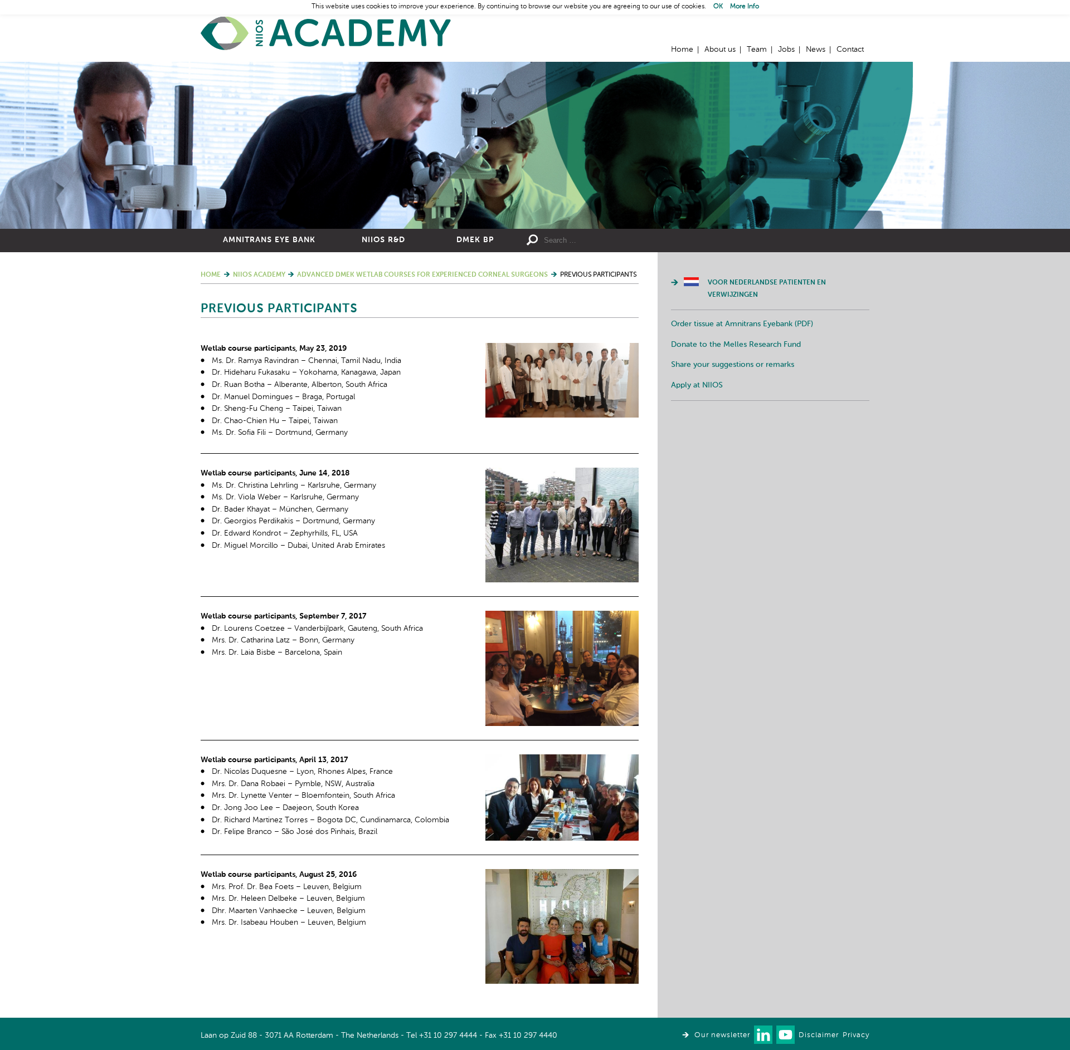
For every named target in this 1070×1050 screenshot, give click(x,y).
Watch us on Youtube (785, 1035)
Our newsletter (722, 1035)
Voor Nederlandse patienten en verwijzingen (767, 288)
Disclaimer (819, 1035)
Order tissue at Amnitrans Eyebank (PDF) (742, 324)
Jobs (786, 49)
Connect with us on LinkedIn (763, 1035)
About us (720, 49)
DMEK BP (475, 240)
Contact (850, 49)
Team (757, 49)
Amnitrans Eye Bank (269, 240)
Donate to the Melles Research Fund (736, 345)
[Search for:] (624, 240)
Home (326, 34)
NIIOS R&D (383, 240)
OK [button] (718, 6)
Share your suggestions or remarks (732, 365)
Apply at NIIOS (697, 385)
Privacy (856, 1035)
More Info (744, 6)
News (815, 49)
